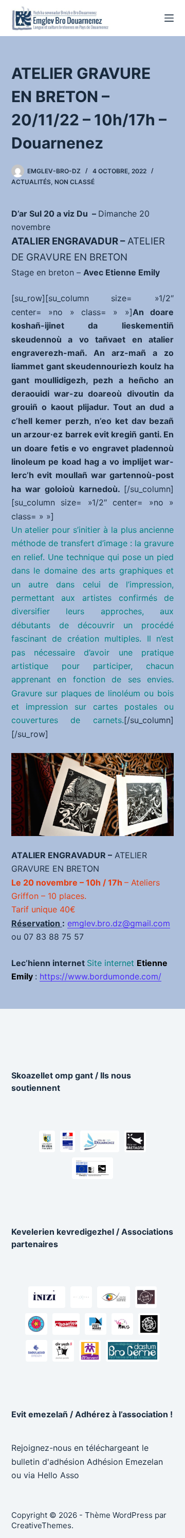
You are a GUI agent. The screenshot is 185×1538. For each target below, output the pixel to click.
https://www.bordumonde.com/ (100, 976)
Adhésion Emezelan (125, 1462)
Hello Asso (58, 1475)
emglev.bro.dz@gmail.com (118, 923)
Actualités (31, 182)
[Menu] (169, 18)
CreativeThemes (41, 1525)
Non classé (74, 182)
